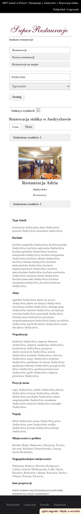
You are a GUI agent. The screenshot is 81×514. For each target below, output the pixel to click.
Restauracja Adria (40, 182)
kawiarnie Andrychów (49, 230)
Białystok (29, 472)
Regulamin (60, 504)
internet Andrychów (38, 310)
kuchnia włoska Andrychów (43, 258)
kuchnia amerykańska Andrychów (34, 270)
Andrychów (50, 3)
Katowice (52, 472)
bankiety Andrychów (24, 341)
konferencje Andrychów (26, 348)
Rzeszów (17, 472)
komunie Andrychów (39, 355)
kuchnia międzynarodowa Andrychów (32, 267)
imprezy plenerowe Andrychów (35, 374)
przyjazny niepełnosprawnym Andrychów (33, 318)
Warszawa (18, 465)
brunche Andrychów (38, 403)
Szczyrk (17, 448)
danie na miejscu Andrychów (43, 303)
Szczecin (38, 476)
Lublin (16, 469)
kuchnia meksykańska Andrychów (34, 263)
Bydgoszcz (52, 465)
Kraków (29, 465)
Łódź (51, 469)
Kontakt (44, 504)
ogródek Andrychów (24, 299)
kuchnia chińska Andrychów (28, 261)
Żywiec (60, 445)
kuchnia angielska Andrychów (30, 244)
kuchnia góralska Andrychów (29, 251)
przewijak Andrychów (49, 313)
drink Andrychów (22, 421)
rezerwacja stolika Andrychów (29, 306)
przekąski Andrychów (39, 396)
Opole (59, 469)
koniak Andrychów (38, 427)
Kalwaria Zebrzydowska (37, 448)
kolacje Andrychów (38, 393)
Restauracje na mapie (25, 64)
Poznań (27, 476)
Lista (15, 126)
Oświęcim (49, 445)
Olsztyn (16, 476)
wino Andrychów (37, 424)
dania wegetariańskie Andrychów (36, 398)
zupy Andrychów (22, 389)
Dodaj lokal (59, 9)
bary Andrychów (49, 227)
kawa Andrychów (44, 421)
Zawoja (56, 448)
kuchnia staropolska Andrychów (34, 253)
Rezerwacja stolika (68, 3)
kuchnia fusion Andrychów (42, 275)
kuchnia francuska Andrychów (30, 279)
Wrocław (40, 465)
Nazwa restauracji (23, 57)
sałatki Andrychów (44, 389)
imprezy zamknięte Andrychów (45, 344)
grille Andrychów (37, 372)
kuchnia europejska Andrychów (35, 280)
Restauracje (35, 3)
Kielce (63, 472)
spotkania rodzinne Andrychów (30, 365)
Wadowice (36, 445)
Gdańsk (41, 472)
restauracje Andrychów (25, 227)
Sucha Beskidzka (22, 452)
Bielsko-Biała (20, 445)
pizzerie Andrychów (23, 230)
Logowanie (73, 9)
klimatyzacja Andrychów (26, 317)
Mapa (28, 126)
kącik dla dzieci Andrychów (43, 324)
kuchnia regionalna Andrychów (45, 248)
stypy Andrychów (37, 358)
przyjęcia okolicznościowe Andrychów (32, 350)
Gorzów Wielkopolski (34, 469)
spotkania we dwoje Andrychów (45, 362)
